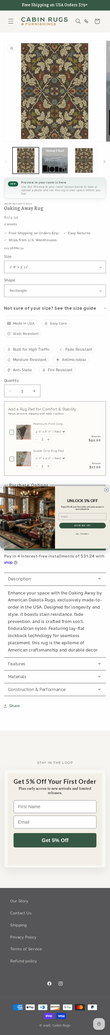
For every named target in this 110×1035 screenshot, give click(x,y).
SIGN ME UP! (82, 525)
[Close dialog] (106, 490)
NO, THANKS (82, 534)
